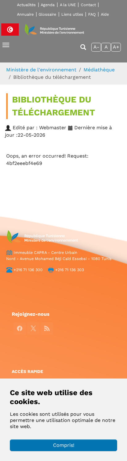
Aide (105, 14)
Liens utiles (72, 14)
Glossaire (47, 14)
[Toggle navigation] (6, 45)
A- (96, 47)
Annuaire (25, 14)
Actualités (26, 4)
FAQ (92, 14)
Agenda (48, 4)
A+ (116, 47)
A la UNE (68, 4)
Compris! (63, 445)
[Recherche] (83, 50)
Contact (88, 4)
